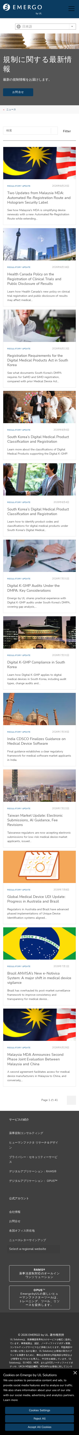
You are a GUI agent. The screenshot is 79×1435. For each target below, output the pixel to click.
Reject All (40, 1418)
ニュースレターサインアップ (27, 1240)
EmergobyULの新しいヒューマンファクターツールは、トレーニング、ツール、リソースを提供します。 (39, 1297)
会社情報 (14, 1212)
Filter (67, 131)
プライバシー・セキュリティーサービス (33, 1159)
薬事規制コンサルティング (26, 1133)
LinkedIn (44, 1326)
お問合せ (18, 92)
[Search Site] (64, 9)
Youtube (34, 1326)
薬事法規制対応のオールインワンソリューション (39, 1273)
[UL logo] (22, 9)
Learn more (10, 1400)
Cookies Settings (39, 1410)
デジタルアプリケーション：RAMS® (32, 1171)
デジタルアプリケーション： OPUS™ (33, 1181)
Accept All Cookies (39, 1427)
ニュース (11, 109)
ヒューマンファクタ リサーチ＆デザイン (33, 1145)
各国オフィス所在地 (22, 1231)
